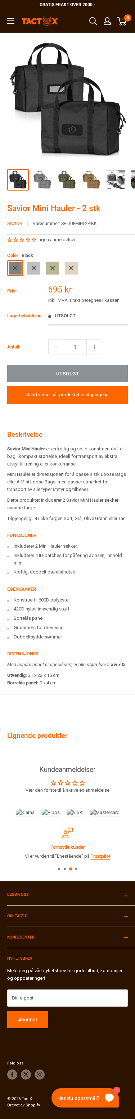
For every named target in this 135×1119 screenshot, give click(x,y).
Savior (14, 223)
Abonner (27, 1019)
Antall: (14, 347)
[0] (121, 21)
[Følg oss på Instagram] (40, 1074)
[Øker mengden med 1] (94, 347)
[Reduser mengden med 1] (56, 347)
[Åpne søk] (93, 21)
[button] (22, 239)
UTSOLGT (67, 373)
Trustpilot (101, 856)
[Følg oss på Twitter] (26, 1074)
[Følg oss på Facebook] (12, 1074)
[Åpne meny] (10, 21)
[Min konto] (107, 21)
